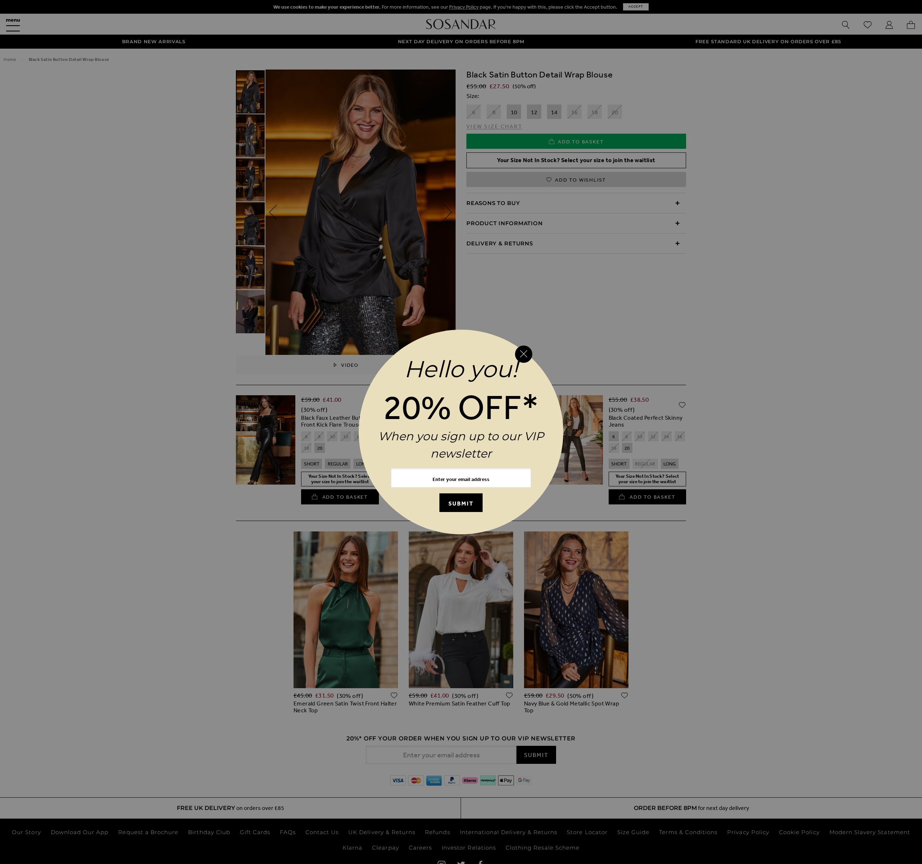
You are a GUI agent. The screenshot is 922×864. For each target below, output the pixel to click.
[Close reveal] (523, 354)
